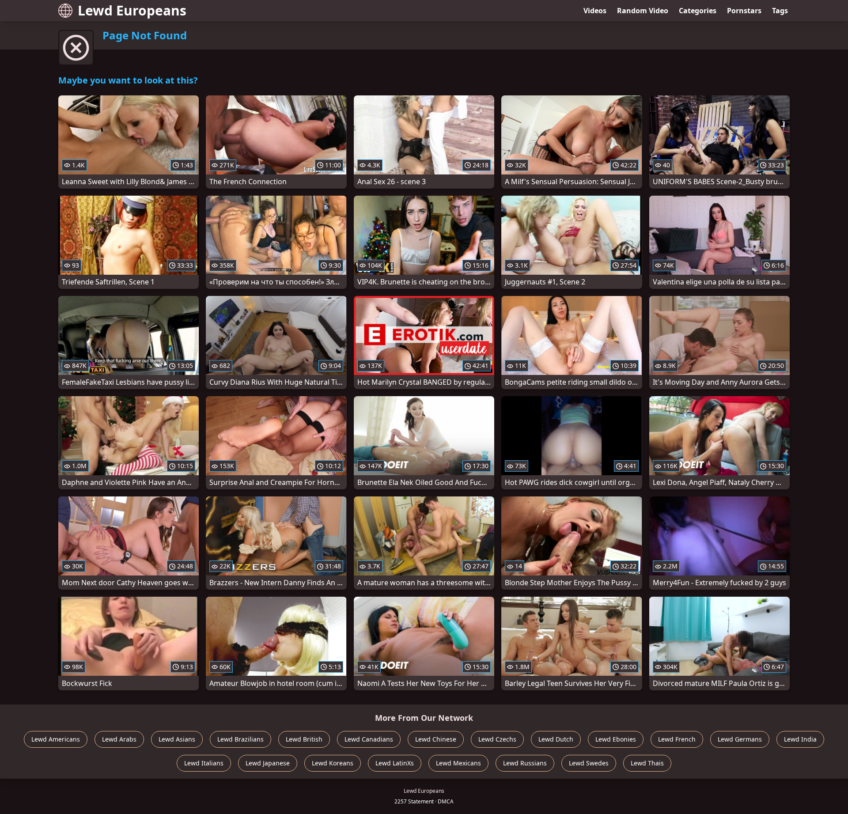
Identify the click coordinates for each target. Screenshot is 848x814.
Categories (697, 10)
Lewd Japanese (268, 763)
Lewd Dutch (555, 739)
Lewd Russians (525, 763)
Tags (780, 10)
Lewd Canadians (368, 739)
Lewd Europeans (132, 10)
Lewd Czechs (497, 739)
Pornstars (744, 10)
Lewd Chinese (435, 739)
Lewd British (304, 739)
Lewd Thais (647, 763)
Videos (594, 10)
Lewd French (677, 739)
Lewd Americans (55, 739)
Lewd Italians (203, 763)
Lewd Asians (177, 739)
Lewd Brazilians (240, 739)
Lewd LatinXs (394, 763)
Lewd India (800, 739)
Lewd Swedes (589, 763)
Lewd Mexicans (458, 763)
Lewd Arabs (119, 739)
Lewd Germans (740, 739)
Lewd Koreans (332, 763)
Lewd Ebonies (615, 739)
